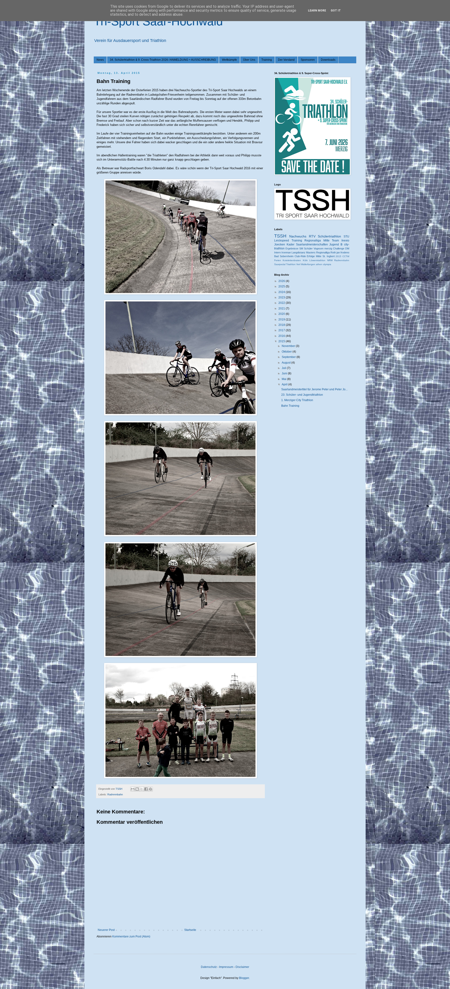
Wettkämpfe (229, 59)
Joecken (279, 244)
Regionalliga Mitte (317, 240)
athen (319, 264)
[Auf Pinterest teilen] (150, 789)
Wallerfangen (308, 264)
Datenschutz (209, 967)
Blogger (244, 978)
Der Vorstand (286, 59)
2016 (282, 336)
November (289, 346)
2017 (282, 330)
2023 (282, 297)
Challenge (338, 248)
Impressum (226, 967)
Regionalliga (323, 252)
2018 (282, 325)
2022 (282, 303)
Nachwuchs (297, 236)
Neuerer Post (106, 930)
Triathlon (291, 264)
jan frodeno (343, 252)
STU (346, 236)
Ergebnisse (291, 248)
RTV (312, 236)
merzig (328, 248)
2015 (338, 256)
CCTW (345, 256)
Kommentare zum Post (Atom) (131, 936)
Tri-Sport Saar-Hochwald (158, 21)
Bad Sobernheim (283, 256)
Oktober (287, 351)
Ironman (286, 252)
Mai (284, 379)
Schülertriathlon (329, 236)
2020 (282, 314)
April (285, 384)
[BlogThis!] (137, 789)
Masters (310, 252)
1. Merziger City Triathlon (297, 400)
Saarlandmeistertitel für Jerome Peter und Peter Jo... (314, 389)
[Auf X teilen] (141, 789)
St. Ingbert (328, 256)
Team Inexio (340, 240)
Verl (298, 264)
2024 (282, 292)
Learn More (317, 10)
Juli (284, 368)
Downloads (328, 59)
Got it (336, 10)
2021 (282, 308)
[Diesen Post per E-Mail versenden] (132, 789)
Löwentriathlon (317, 260)
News (100, 59)
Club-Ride (300, 256)
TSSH (280, 235)
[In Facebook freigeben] (146, 789)
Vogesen (318, 248)
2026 (282, 281)
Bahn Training (290, 405)
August (286, 362)
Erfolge (311, 256)
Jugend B (335, 244)
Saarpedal (279, 264)
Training (266, 59)
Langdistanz (298, 252)
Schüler (308, 248)
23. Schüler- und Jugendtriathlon (302, 394)
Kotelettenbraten (292, 260)
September (289, 357)
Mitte (318, 256)
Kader (290, 244)
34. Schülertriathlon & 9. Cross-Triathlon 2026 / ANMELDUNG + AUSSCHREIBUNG (163, 59)
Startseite (190, 930)
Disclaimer (242, 967)
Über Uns (249, 59)
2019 (282, 319)
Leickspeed (281, 240)
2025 (282, 286)
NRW (330, 260)
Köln (305, 260)
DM (347, 248)
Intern (277, 252)
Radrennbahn (115, 794)
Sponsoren (308, 59)
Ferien (277, 260)
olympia (327, 264)
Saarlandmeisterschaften (312, 244)
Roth (333, 252)
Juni (285, 373)
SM (301, 248)
